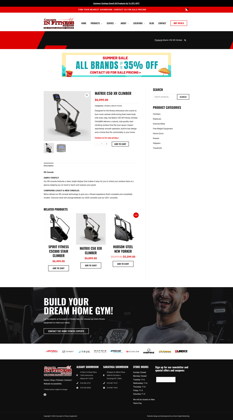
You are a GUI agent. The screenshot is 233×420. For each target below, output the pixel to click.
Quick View (58, 241)
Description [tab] (49, 166)
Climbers (107, 106)
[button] (179, 23)
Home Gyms (158, 133)
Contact (67, 380)
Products (158, 40)
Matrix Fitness (116, 106)
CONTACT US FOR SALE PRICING (130, 9)
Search (183, 96)
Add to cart (120, 144)
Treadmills (157, 148)
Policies (59, 380)
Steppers (156, 143)
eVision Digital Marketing (180, 416)
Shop (52, 380)
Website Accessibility (53, 384)
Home (46, 380)
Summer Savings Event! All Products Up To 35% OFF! (116, 3)
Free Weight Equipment (163, 128)
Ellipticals (157, 119)
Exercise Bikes (159, 124)
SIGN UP (182, 379)
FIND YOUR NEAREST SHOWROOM (95, 9)
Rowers (156, 138)
